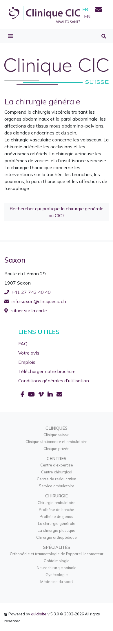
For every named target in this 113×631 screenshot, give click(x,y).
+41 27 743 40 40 (31, 292)
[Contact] (98, 10)
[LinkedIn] (51, 394)
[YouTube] (32, 394)
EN (87, 16)
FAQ (23, 343)
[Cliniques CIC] (44, 14)
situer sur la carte (28, 310)
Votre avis (28, 353)
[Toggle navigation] (11, 36)
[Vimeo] (42, 394)
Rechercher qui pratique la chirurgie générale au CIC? (56, 212)
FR (85, 9)
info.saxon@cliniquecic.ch (38, 301)
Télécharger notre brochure (47, 371)
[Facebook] (23, 394)
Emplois (26, 362)
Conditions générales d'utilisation (53, 380)
